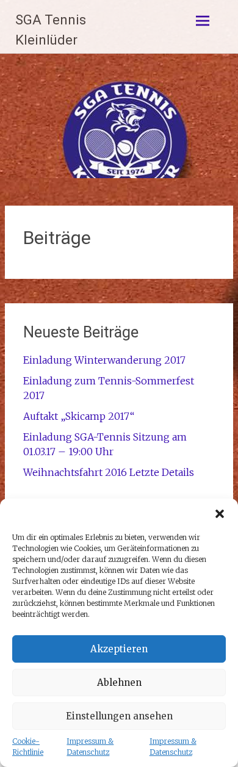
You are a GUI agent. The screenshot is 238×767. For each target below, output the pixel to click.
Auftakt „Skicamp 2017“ (78, 416)
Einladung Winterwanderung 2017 (104, 360)
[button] (220, 514)
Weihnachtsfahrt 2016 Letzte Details (108, 472)
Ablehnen (119, 682)
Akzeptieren (119, 649)
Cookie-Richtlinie (27, 746)
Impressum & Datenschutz (90, 746)
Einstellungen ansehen (119, 716)
